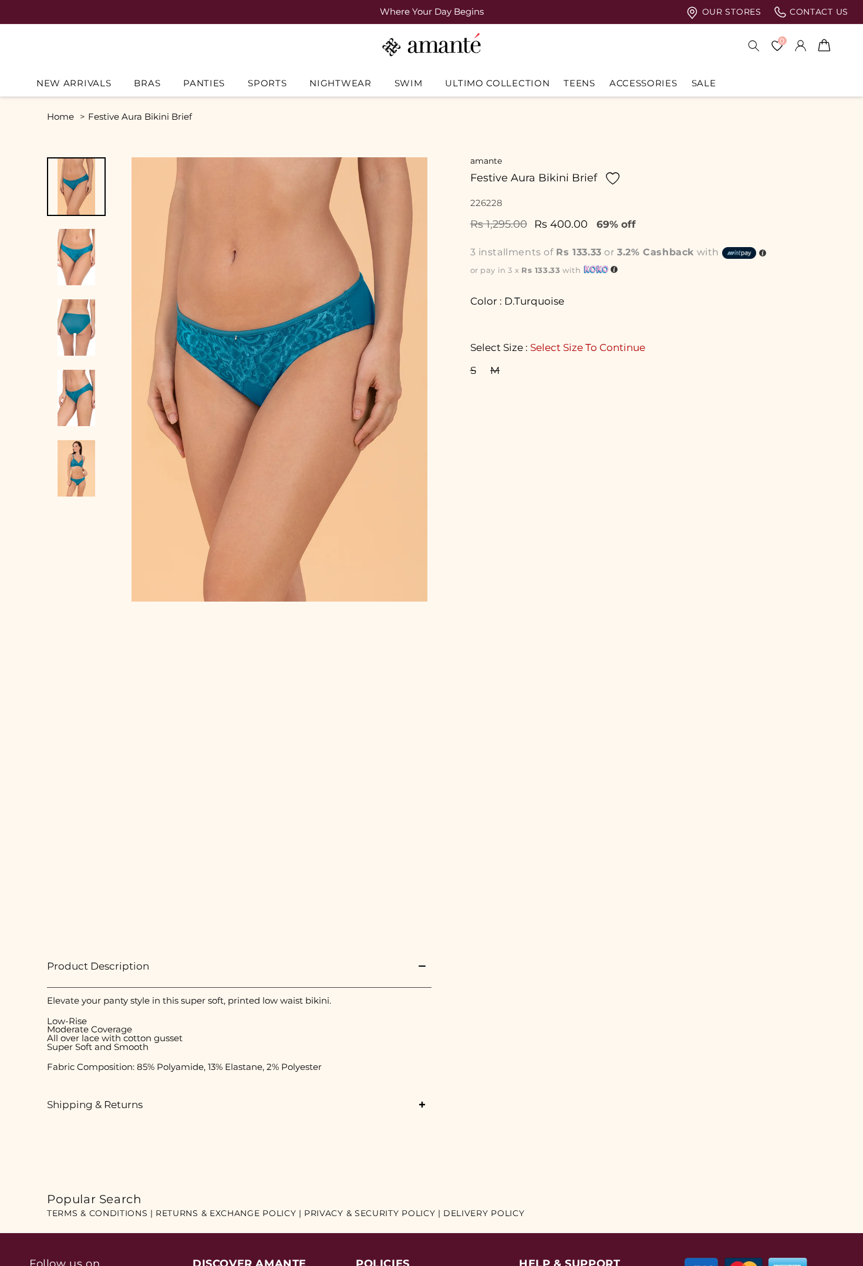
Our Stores (730, 11)
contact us (817, 11)
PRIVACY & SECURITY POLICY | (372, 1213)
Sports (267, 83)
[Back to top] (834, 1240)
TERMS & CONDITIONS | (100, 1213)
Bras (147, 83)
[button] (78, 83)
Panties (204, 83)
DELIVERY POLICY (484, 1213)
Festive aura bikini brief (140, 116)
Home (60, 116)
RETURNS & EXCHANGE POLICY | (229, 1213)
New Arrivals (73, 83)
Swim (409, 83)
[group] (431, 11)
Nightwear (340, 83)
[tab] (76, 186)
